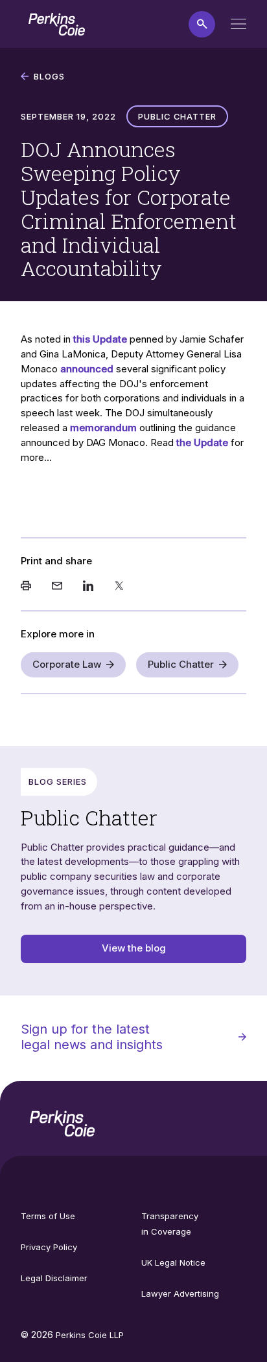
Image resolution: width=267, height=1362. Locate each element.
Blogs (49, 76)
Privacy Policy (49, 1247)
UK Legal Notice (173, 1262)
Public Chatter (181, 664)
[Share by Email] (57, 586)
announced (86, 369)
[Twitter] (119, 586)
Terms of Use (48, 1216)
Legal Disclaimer (54, 1278)
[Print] (26, 586)
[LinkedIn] (88, 586)
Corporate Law (66, 664)
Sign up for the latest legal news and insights (92, 1036)
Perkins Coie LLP (90, 1335)
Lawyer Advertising (180, 1293)
